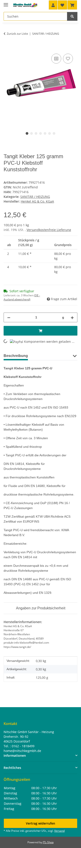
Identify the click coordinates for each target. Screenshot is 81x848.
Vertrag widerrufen (40, 823)
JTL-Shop (48, 842)
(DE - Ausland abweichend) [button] (22, 297)
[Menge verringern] (9, 317)
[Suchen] (72, 16)
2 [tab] (31, 133)
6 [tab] (49, 133)
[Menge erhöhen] (72, 317)
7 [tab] (54, 133)
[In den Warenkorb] (7, 47)
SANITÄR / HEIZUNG (35, 196)
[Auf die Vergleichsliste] (56, 59)
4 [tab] (40, 133)
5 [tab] (45, 133)
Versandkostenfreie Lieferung (49, 230)
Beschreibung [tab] (16, 356)
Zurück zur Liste (17, 34)
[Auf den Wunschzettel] (68, 59)
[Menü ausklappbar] (6, 3)
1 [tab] (27, 133)
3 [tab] (36, 133)
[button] (53, 4)
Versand (59, 831)
